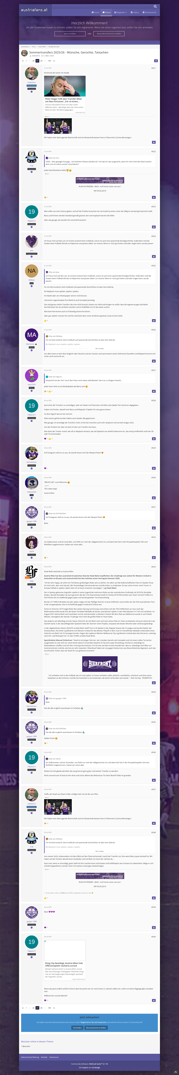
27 (37, 61)
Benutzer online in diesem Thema (37, 1041)
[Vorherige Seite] (23, 60)
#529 (153, 448)
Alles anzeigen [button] (99, 348)
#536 (153, 752)
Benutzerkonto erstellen (96, 1028)
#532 (153, 537)
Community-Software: (89, 1064)
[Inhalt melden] (154, 142)
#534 (153, 692)
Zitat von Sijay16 (55, 376)
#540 (153, 937)
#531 (153, 507)
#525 (153, 265)
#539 (153, 907)
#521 (153, 68)
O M (62, 893)
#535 (153, 722)
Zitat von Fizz (54, 158)
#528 (153, 400)
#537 (153, 789)
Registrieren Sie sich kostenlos (93, 1022)
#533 (153, 567)
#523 (153, 206)
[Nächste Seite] (54, 60)
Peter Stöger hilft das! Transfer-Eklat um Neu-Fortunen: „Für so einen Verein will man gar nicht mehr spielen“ (63, 100)
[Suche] (155, 6)
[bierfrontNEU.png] (100, 664)
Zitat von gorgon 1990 (57, 698)
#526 (153, 330)
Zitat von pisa (54, 272)
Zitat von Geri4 (54, 759)
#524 (153, 236)
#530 (153, 477)
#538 (153, 832)
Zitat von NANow (55, 336)
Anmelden (77, 1028)
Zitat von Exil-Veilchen (57, 513)
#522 (153, 151)
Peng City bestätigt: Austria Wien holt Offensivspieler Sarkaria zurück (64, 964)
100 (49, 61)
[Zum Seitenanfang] (175, 1072)
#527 (153, 370)
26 (33, 61)
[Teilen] (156, 60)
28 (41, 61)
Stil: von (89, 1067)
